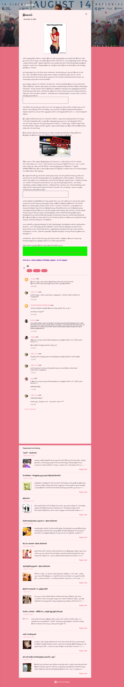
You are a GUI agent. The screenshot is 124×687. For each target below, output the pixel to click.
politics (44, 271)
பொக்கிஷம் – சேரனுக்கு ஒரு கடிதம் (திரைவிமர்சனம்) (41, 475)
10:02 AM (33, 299)
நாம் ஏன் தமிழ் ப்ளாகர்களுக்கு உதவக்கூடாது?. (39, 657)
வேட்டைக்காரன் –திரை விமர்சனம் (35, 543)
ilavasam (37, 271)
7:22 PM (33, 359)
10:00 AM (33, 286)
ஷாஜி (32, 378)
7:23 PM (33, 373)
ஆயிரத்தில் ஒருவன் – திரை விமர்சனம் (36, 566)
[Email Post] (28, 267)
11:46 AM (33, 331)
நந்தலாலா (26, 498)
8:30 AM (33, 404)
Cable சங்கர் (30, 4)
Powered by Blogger (63, 682)
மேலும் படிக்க (83, 469)
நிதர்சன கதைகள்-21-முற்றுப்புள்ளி (35, 589)
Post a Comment (30, 409)
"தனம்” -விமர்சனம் (30, 452)
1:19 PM (33, 389)
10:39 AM (33, 314)
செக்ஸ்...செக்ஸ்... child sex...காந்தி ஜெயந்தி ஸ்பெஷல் (43, 611)
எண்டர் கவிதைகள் (29, 634)
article (29, 271)
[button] (86, 14)
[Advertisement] (99, 39)
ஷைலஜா (33, 279)
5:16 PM (33, 348)
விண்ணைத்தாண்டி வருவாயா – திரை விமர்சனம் (40, 521)
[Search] (104, 5)
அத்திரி (33, 337)
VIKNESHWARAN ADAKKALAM (40, 305)
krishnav (33, 320)
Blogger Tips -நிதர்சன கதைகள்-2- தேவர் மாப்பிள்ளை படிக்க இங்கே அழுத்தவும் (51, 252)
